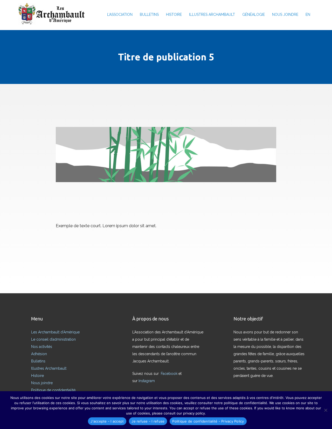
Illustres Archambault (48, 368)
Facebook (169, 373)
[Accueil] (53, 14)
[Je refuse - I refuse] (325, 410)
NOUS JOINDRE (285, 14)
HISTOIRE (174, 14)
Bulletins (38, 361)
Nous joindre (42, 383)
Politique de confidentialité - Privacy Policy (208, 421)
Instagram (147, 381)
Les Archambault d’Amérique (55, 332)
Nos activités (41, 347)
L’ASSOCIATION (120, 14)
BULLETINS (149, 14)
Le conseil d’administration (53, 339)
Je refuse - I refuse (148, 421)
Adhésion (39, 354)
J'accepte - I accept (107, 421)
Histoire (37, 376)
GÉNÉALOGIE (253, 14)
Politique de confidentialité (53, 390)
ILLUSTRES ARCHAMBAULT (212, 14)
